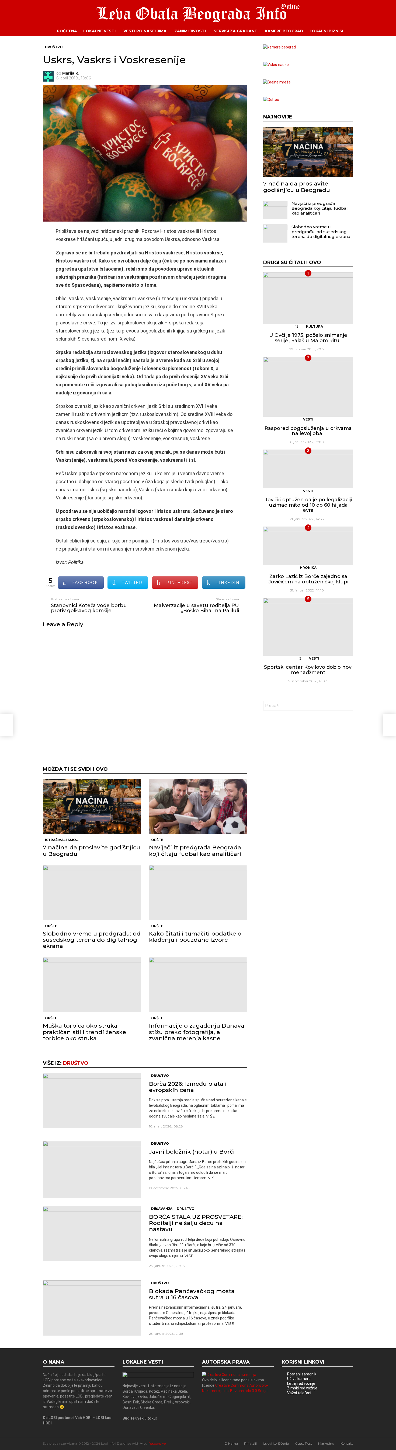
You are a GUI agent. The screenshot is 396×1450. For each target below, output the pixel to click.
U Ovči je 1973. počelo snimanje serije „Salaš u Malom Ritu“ (308, 338)
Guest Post (303, 1443)
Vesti (308, 419)
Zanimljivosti (190, 31)
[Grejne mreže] (277, 82)
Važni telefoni (299, 1393)
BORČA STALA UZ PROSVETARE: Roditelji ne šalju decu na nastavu (196, 1222)
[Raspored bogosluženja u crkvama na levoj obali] (308, 387)
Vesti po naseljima (144, 31)
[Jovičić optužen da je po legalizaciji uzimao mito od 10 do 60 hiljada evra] (308, 469)
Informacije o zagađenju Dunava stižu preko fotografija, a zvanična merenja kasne (196, 1031)
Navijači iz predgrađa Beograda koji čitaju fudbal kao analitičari (195, 850)
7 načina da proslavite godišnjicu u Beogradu (91, 850)
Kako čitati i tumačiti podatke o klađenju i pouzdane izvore (195, 936)
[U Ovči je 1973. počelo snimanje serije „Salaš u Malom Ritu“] (308, 298)
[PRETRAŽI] (357, 31)
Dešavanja (161, 1209)
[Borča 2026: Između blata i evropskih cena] (92, 1100)
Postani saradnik (301, 1374)
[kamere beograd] (279, 47)
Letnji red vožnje (301, 1383)
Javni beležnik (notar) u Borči (192, 1151)
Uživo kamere (299, 1379)
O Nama (231, 1443)
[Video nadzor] (276, 64)
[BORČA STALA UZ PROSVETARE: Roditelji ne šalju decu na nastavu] (92, 1233)
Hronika (308, 568)
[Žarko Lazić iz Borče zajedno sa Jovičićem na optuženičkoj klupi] (308, 546)
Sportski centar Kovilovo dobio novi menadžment (308, 669)
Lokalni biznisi (326, 31)
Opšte (157, 840)
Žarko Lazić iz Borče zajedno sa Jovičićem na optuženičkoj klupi (308, 579)
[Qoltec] (271, 99)
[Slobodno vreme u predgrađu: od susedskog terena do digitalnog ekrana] (92, 892)
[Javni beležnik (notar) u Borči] (92, 1169)
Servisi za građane (235, 31)
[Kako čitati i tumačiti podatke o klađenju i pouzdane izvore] (198, 892)
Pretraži (347, 706)
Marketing (326, 1443)
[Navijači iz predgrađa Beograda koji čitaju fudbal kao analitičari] (198, 806)
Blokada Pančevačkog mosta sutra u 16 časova (192, 1294)
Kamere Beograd (284, 31)
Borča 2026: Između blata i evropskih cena (188, 1086)
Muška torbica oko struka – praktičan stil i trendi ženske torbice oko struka (84, 1031)
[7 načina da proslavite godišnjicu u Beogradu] (92, 806)
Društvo (75, 1063)
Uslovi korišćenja (276, 1443)
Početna (67, 31)
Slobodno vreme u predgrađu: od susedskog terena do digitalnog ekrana (92, 939)
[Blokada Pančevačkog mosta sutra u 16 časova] (92, 1308)
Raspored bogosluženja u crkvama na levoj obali (308, 431)
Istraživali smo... (61, 840)
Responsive (157, 1443)
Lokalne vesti (99, 31)
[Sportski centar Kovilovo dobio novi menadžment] (308, 627)
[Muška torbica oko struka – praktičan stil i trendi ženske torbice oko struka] (92, 984)
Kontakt (347, 1443)
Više (210, 1116)
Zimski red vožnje (302, 1388)
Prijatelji (250, 1443)
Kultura (314, 326)
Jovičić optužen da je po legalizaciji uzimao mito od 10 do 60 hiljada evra (308, 505)
